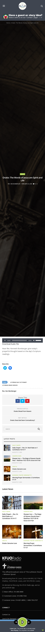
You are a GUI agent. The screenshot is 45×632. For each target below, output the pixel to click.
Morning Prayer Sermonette (22, 475)
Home (8, 23)
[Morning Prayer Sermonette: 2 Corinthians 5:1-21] (7, 478)
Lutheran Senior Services (10, 385)
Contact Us (6, 614)
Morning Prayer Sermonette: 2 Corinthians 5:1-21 (33, 545)
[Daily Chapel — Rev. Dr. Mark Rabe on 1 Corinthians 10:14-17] (7, 448)
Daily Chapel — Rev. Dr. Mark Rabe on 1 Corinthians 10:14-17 (25, 449)
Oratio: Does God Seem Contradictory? (22, 420)
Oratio (22, 174)
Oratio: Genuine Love (19, 469)
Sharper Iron (16, 456)
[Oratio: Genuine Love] (7, 469)
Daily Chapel (16, 445)
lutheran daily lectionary (18, 382)
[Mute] (34, 340)
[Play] (5, 340)
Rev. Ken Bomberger (14, 184)
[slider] (39, 340)
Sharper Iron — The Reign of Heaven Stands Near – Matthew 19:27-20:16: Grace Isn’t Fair (26, 459)
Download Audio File (10, 344)
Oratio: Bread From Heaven (22, 411)
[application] (22, 340)
